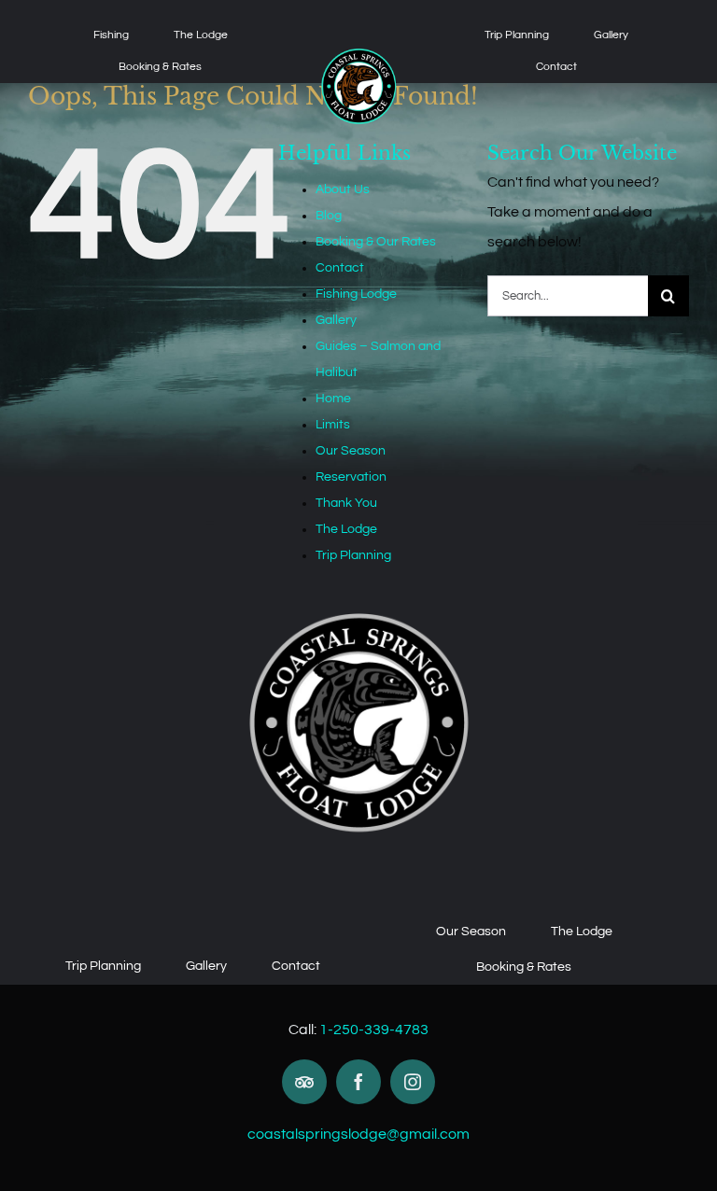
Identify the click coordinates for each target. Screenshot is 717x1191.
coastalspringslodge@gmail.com (358, 1134)
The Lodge (346, 529)
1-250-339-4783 (374, 1029)
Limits (333, 424)
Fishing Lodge (356, 294)
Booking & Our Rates (376, 241)
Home (333, 398)
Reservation (351, 476)
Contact (340, 267)
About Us (343, 189)
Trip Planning (353, 555)
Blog (329, 215)
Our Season (351, 450)
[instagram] (412, 1081)
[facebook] (358, 1081)
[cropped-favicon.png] (359, 54)
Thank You (346, 503)
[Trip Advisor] (304, 1081)
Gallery (336, 320)
